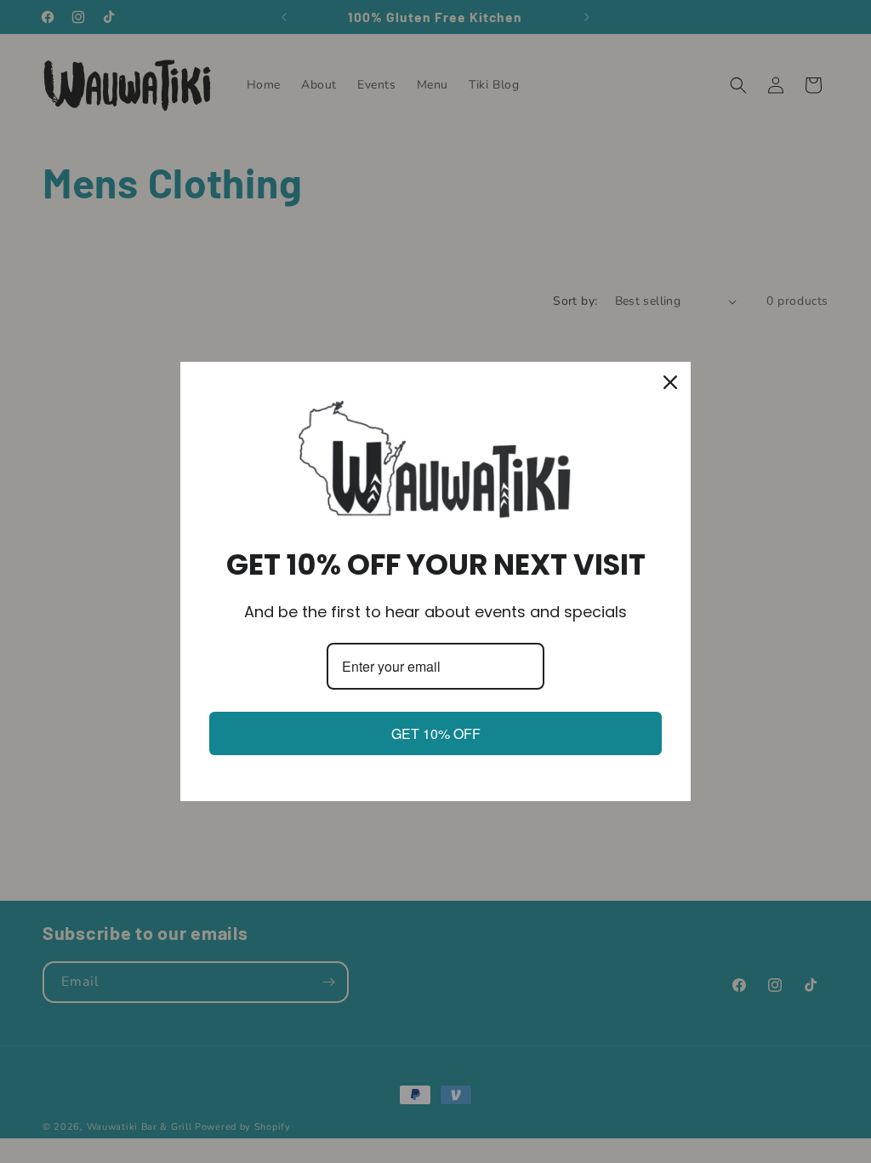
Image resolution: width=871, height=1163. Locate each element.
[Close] (670, 382)
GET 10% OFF (436, 733)
